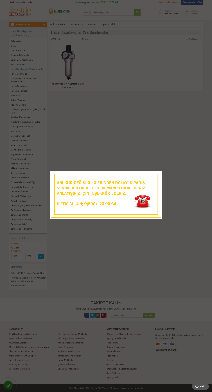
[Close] (157, 174)
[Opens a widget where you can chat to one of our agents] (200, 386)
